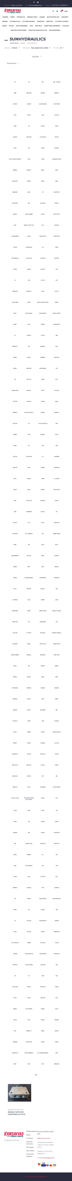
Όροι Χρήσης (30, 1150)
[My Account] (57, 11)
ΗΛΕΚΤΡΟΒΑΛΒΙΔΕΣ (22, 26)
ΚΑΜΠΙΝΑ (5, 17)
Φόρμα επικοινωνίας (43, 1138)
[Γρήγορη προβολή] (17, 1092)
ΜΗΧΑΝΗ (5, 21)
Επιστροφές (30, 1147)
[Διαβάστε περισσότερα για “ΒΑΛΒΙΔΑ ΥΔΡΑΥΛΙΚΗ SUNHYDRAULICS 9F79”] (21, 1092)
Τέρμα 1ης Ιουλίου (16, 5)
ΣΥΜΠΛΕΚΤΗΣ (21, 17)
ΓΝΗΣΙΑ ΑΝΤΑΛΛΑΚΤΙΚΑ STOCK (38, 30)
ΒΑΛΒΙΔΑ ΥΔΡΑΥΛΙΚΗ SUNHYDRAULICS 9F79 (16, 1113)
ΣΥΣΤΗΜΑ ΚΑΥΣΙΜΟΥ (28, 21)
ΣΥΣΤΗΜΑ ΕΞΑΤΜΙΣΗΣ (61, 21)
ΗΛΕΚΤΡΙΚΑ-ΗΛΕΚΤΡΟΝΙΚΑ (18, 30)
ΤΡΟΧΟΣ (11, 26)
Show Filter (35, 56)
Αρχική (28, 1135)
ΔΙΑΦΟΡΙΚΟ (64, 17)
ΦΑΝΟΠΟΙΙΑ (40, 21)
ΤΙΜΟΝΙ (4, 26)
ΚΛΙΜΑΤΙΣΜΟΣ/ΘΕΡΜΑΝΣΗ (52, 26)
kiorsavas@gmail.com (35, 5)
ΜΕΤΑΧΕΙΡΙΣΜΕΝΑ (54, 30)
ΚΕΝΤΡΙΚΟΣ (38, 26)
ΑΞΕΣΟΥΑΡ (65, 26)
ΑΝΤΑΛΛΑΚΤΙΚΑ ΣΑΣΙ (53, 17)
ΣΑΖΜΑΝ (42, 17)
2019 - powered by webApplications (36, 1177)
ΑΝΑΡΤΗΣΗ (49, 21)
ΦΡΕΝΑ (12, 17)
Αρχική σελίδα (14, 43)
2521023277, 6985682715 (60, 5)
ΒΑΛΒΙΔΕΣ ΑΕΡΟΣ (32, 17)
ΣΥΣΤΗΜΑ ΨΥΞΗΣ (15, 21)
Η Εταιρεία (29, 1138)
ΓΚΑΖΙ (31, 26)
